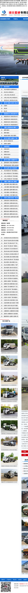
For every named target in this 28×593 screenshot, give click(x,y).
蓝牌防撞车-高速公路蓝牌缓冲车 (9, 163)
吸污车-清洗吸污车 (8, 141)
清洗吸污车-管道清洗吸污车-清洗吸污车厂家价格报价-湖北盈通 (9, 295)
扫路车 (5, 105)
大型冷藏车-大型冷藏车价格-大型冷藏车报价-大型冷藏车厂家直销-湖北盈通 (9, 195)
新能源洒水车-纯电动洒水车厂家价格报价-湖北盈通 (9, 117)
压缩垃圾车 (6, 149)
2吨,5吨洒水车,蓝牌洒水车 (10, 89)
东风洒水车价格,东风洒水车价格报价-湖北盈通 (9, 238)
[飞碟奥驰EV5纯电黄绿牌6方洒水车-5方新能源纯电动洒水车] (9, 329)
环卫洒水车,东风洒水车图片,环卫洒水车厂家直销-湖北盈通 (9, 254)
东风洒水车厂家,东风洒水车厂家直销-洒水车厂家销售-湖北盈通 (9, 249)
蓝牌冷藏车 (6, 130)
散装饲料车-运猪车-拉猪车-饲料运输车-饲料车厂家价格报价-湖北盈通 (9, 317)
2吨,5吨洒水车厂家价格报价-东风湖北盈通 (9, 171)
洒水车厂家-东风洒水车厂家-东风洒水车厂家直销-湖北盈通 (9, 273)
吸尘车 (5, 111)
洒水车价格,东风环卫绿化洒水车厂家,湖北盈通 (9, 252)
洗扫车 (5, 108)
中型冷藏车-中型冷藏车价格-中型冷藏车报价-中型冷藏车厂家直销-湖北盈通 (9, 193)
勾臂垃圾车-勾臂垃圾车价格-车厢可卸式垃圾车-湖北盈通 (9, 204)
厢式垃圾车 (6, 157)
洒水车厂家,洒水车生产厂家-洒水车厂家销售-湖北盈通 (9, 244)
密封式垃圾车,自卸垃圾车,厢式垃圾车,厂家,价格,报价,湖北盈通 (9, 217)
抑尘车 (14, 579)
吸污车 (3, 583)
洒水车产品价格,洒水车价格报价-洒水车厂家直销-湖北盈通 (9, 241)
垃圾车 (25, 579)
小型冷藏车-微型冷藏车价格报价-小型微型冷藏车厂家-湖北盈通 (9, 187)
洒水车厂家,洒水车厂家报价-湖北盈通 (9, 246)
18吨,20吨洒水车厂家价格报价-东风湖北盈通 (9, 179)
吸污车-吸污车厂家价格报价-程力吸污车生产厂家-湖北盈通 (9, 290)
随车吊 (8, 586)
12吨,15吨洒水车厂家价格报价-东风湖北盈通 (9, 176)
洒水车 (3, 579)
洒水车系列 (6, 86)
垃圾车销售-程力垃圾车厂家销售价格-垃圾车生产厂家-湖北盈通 (9, 303)
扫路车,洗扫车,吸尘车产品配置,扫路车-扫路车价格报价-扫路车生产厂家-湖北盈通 (9, 306)
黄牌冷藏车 (6, 132)
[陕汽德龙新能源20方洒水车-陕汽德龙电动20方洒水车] (9, 442)
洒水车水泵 (9, 583)
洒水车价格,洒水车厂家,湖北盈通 (9, 260)
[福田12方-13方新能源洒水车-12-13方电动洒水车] (9, 475)
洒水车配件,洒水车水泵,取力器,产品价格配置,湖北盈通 (9, 268)
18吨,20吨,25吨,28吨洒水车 (10, 97)
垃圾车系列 (6, 146)
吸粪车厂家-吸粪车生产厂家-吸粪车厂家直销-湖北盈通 (9, 287)
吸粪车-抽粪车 (7, 143)
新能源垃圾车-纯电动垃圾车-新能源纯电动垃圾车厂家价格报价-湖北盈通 (9, 122)
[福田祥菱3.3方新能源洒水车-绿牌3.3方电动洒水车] (9, 426)
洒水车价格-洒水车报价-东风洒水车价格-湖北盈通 (9, 276)
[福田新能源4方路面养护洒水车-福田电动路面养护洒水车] (9, 345)
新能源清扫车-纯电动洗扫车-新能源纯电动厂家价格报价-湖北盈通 (9, 120)
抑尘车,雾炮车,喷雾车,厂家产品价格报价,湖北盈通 (9, 265)
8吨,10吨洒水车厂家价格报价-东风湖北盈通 (9, 174)
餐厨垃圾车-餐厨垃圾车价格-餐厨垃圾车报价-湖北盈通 (9, 212)
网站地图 (23, 6)
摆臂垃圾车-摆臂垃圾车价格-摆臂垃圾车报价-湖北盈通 (9, 214)
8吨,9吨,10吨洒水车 (9, 92)
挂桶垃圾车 (6, 151)
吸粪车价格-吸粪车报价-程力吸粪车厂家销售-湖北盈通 (9, 284)
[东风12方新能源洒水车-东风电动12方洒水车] (9, 410)
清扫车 (20, 579)
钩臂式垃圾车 (7, 154)
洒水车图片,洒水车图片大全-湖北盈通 (9, 262)
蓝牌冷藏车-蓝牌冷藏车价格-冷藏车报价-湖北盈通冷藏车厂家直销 (9, 190)
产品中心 (15, 19)
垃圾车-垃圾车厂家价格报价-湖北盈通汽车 (9, 298)
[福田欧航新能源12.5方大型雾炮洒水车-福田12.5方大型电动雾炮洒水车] (9, 377)
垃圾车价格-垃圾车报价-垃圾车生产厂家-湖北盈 (9, 300)
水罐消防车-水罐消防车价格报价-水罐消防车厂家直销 (9, 311)
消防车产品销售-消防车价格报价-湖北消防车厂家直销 (9, 309)
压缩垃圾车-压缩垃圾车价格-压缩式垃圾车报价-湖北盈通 (9, 201)
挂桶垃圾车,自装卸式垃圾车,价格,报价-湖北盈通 (9, 206)
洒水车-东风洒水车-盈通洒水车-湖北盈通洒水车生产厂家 (9, 279)
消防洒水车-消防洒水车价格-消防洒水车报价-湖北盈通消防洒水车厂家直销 (9, 101)
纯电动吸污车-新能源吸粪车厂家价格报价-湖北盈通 (9, 125)
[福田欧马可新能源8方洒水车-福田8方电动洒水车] (9, 458)
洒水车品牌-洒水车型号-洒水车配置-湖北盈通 (9, 271)
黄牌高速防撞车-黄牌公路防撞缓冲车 (9, 166)
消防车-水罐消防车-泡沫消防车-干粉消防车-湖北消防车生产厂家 (9, 314)
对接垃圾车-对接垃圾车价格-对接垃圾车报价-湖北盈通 (9, 209)
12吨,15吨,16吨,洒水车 (9, 94)
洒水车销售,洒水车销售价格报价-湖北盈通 (9, 257)
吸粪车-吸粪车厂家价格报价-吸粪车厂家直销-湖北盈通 (9, 281)
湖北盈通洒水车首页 (5, 19)
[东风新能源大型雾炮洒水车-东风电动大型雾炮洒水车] (9, 394)
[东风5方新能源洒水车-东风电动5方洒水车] (9, 361)
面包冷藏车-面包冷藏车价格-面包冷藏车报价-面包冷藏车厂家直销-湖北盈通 (9, 185)
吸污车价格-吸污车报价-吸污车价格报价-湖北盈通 (9, 292)
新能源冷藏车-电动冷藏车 (10, 135)
